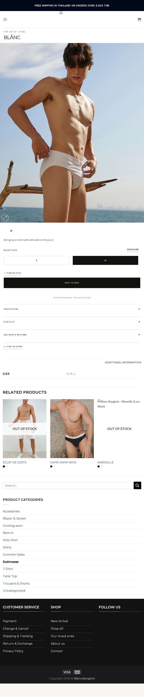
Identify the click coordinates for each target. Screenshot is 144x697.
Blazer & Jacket (14, 518)
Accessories (11, 511)
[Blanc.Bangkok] (72, 19)
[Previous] (7, 133)
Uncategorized (14, 590)
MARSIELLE (106, 462)
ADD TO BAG (72, 283)
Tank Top (10, 576)
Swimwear (11, 562)
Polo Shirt (10, 540)
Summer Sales (14, 554)
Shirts (7, 547)
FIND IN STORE (14, 347)
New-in (8, 533)
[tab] (123, 362)
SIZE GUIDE (133, 249)
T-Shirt (8, 569)
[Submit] (137, 485)
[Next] (136, 133)
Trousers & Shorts (16, 583)
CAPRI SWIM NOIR (63, 462)
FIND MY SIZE (14, 273)
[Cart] (139, 19)
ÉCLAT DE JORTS (14, 462)
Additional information (123, 362)
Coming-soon (13, 526)
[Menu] (5, 19)
